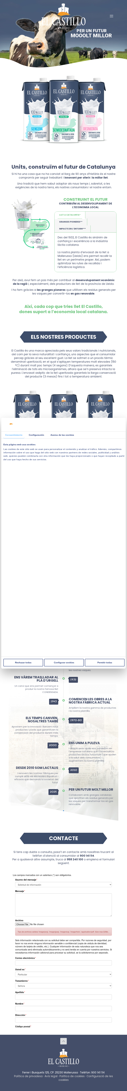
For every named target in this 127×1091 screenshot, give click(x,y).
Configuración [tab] (36, 435)
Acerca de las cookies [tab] (62, 435)
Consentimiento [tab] (13, 435)
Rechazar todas (23, 662)
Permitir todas (104, 662)
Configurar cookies (64, 662)
